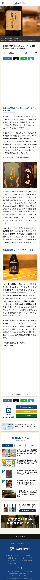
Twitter (18, 568)
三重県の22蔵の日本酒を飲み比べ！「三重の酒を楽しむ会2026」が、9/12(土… (27, 472)
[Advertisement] (20, 84)
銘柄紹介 (11, 53)
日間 (7, 445)
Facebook (22, 568)
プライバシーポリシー (28, 558)
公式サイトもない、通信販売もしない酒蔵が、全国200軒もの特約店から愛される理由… (27, 452)
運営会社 (28, 555)
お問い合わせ (12, 558)
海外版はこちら (12, 563)
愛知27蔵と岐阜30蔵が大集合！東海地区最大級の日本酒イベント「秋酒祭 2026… (27, 461)
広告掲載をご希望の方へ (28, 560)
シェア (8, 58)
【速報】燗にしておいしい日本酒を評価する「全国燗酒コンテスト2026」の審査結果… (27, 493)
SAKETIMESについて (12, 555)
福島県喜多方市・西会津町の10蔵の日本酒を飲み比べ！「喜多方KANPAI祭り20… (27, 482)
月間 (32, 445)
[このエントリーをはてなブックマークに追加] (31, 58)
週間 (20, 445)
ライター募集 (12, 560)
